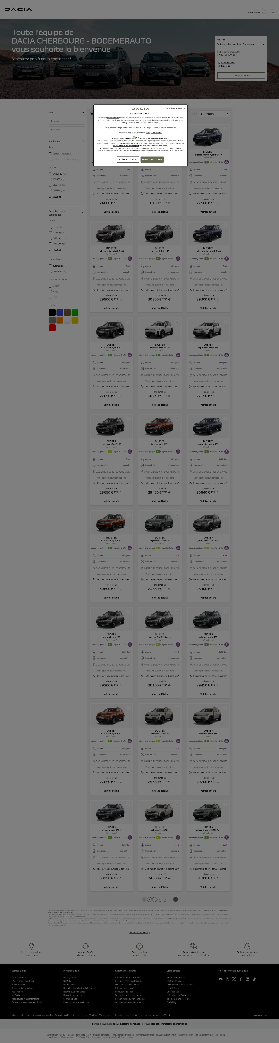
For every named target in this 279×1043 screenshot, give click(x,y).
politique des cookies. (154, 132)
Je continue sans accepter (176, 108)
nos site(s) (134, 143)
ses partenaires (113, 117)
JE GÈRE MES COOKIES (128, 159)
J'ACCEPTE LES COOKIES (152, 159)
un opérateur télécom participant (126, 146)
